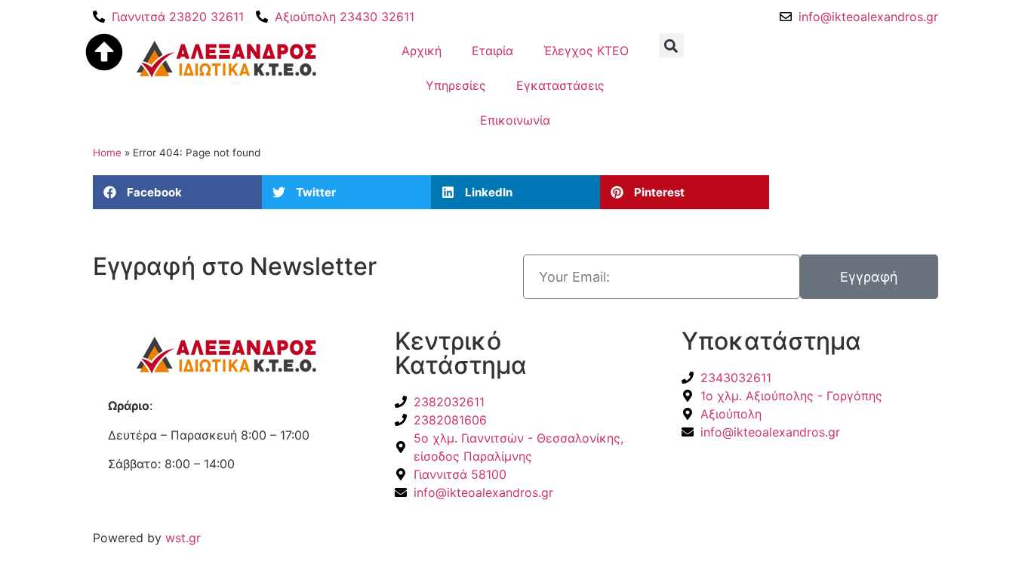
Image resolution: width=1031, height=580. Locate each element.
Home (107, 153)
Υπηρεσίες (456, 85)
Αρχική (422, 50)
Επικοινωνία (515, 120)
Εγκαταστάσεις (560, 85)
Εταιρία (492, 50)
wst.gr (183, 537)
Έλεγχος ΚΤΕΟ (586, 50)
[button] (177, 192)
